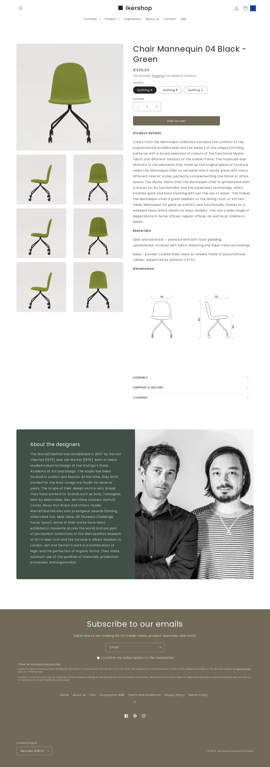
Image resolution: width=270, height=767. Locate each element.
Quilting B (170, 90)
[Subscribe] (160, 647)
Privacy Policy (174, 695)
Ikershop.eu (223, 751)
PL (134, 702)
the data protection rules (46, 664)
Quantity (138, 99)
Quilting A (144, 90)
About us (79, 695)
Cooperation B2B (111, 695)
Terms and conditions (144, 695)
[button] (20, 8)
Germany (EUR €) (32, 751)
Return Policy (198, 695)
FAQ (92, 695)
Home (64, 695)
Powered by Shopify (242, 751)
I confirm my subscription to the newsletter (137, 657)
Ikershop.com (243, 668)
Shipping (158, 75)
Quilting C (195, 90)
